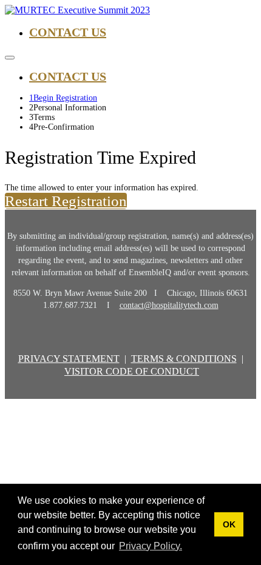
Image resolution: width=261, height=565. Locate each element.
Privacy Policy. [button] (150, 546)
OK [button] (229, 524)
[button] (66, 201)
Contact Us (67, 32)
